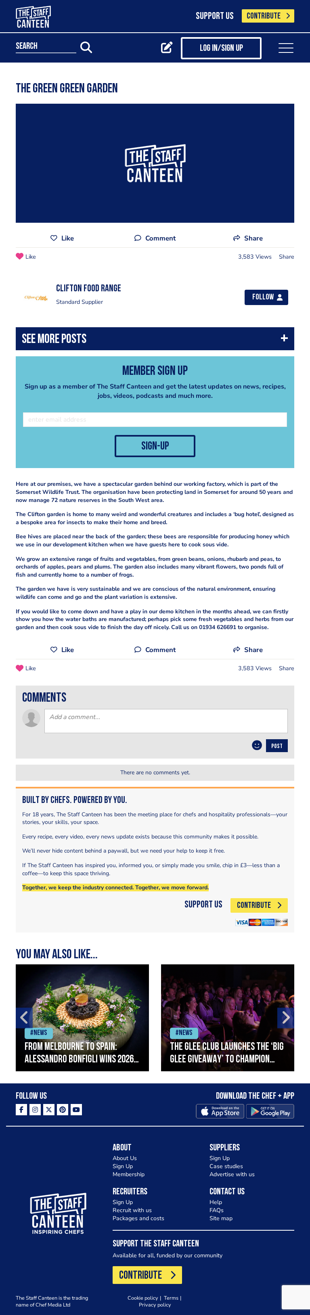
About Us (125, 1158)
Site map (220, 1218)
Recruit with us (132, 1210)
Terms (171, 1297)
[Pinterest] (62, 1109)
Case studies (226, 1166)
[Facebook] (21, 1109)
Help (215, 1202)
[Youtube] (76, 1109)
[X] (48, 1109)
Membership (129, 1174)
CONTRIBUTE (264, 16)
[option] (82, 1017)
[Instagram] (35, 1109)
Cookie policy (143, 1297)
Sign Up (123, 1166)
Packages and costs (138, 1218)
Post (277, 746)
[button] (155, 340)
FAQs (216, 1210)
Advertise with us (232, 1174)
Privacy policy (155, 1304)
